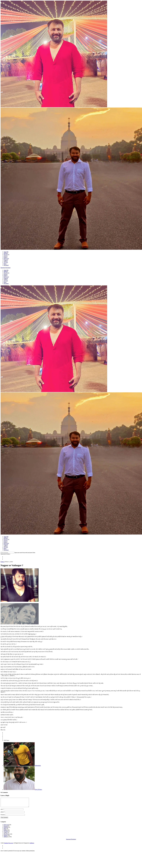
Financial (6, 259)
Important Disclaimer (5, 267)
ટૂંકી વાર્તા (6, 262)
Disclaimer (6, 265)
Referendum (38, 765)
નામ (2, 809)
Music (5, 263)
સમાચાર (5, 255)
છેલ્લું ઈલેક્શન (38, 789)
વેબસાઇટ (3, 814)
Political (5, 257)
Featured (6, 826)
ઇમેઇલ (3, 812)
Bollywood (6, 258)
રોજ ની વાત (6, 254)
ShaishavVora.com (8, 843)
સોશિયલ (6, 253)
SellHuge (32, 843)
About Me (6, 251)
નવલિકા (5, 261)
